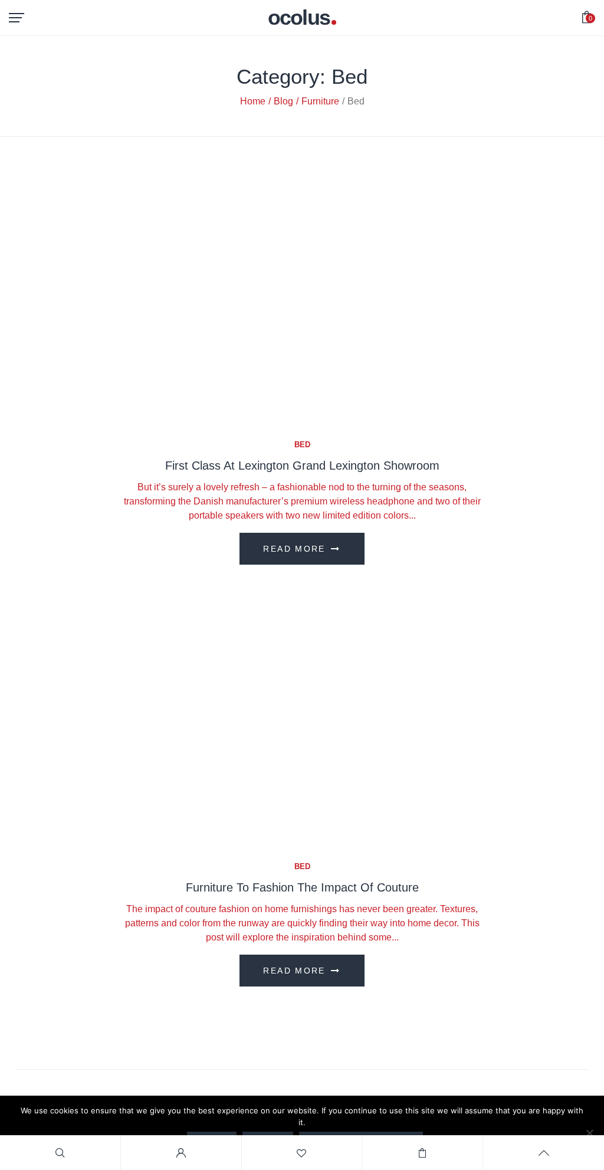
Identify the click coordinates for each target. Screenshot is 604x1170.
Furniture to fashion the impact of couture (302, 887)
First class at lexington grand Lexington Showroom (302, 465)
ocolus (299, 18)
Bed (302, 444)
